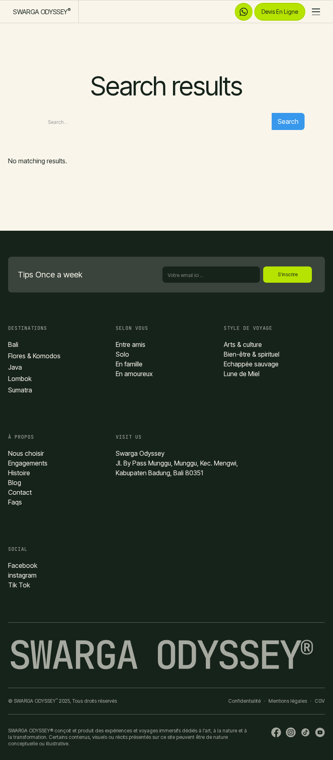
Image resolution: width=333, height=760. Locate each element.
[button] (313, 12)
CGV (320, 701)
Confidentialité (244, 701)
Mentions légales (287, 701)
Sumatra (20, 390)
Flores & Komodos (34, 356)
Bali (13, 344)
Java (15, 367)
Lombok (20, 379)
